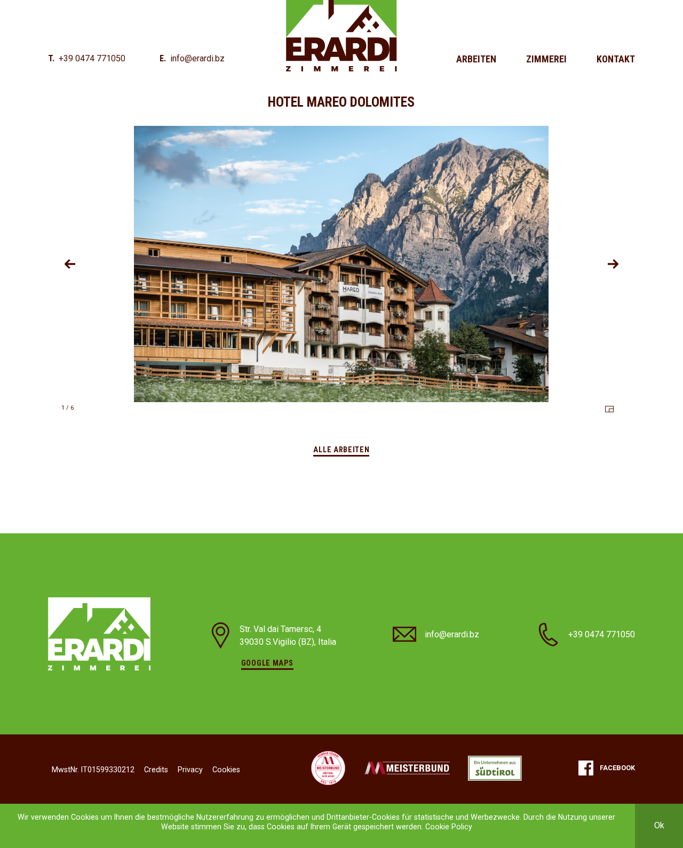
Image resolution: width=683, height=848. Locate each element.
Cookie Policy (448, 826)
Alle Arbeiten (341, 449)
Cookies (226, 769)
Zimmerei (546, 59)
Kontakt (616, 59)
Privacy (190, 769)
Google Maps (267, 663)
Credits (156, 769)
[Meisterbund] (328, 768)
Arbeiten (476, 59)
